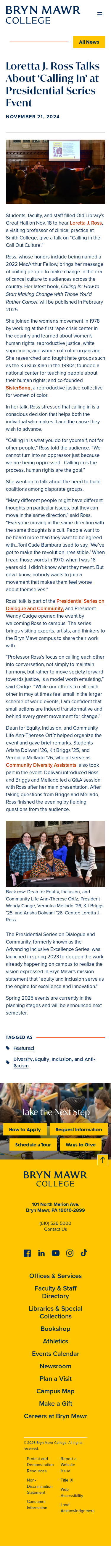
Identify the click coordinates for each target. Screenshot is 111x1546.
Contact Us (55, 1229)
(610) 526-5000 (55, 1223)
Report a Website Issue (68, 1465)
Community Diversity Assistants (41, 765)
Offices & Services (55, 1276)
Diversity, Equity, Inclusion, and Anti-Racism (54, 1062)
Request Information (79, 1129)
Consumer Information (37, 1504)
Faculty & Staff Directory (56, 1292)
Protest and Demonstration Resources (40, 1465)
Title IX (67, 1480)
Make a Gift (55, 1403)
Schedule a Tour (33, 1144)
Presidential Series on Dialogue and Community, (55, 604)
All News (89, 42)
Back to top (103, 1158)
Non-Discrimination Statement (40, 1486)
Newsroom (55, 1366)
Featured (24, 1048)
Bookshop (55, 1329)
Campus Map (55, 1391)
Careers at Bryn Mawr (55, 1416)
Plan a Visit (56, 1378)
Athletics (55, 1341)
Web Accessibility (72, 1492)
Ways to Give (81, 1144)
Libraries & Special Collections (55, 1312)
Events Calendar (55, 1354)
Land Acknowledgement (78, 1508)
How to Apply (25, 1129)
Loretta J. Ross (86, 223)
